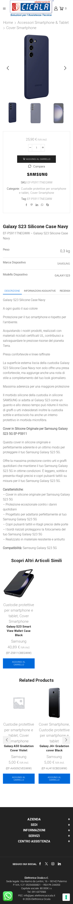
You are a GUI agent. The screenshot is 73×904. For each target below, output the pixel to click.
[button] (8, 68)
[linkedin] (37, 205)
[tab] (12, 290)
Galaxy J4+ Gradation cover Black (54, 748)
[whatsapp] (42, 205)
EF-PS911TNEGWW (39, 199)
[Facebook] (26, 205)
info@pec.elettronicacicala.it (39, 895)
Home (8, 22)
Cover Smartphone (21, 28)
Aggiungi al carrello (38, 159)
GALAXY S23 (62, 275)
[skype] (47, 205)
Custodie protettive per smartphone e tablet (18, 610)
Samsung (18, 641)
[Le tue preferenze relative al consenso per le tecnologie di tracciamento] (66, 897)
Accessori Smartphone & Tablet (43, 22)
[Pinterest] (31, 205)
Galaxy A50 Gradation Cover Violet (19, 748)
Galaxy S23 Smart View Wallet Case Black (18, 631)
